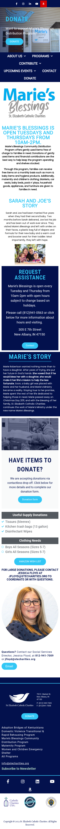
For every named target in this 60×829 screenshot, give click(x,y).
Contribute (28, 63)
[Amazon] (43, 3)
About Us (14, 56)
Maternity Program (13, 745)
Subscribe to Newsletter (19, 769)
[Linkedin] (37, 781)
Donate (30, 78)
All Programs (10, 756)
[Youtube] (36, 3)
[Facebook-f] (16, 3)
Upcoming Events (18, 71)
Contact (49, 71)
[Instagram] (23, 3)
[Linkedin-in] (30, 3)
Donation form (30, 499)
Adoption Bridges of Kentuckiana (23, 727)
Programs (40, 56)
